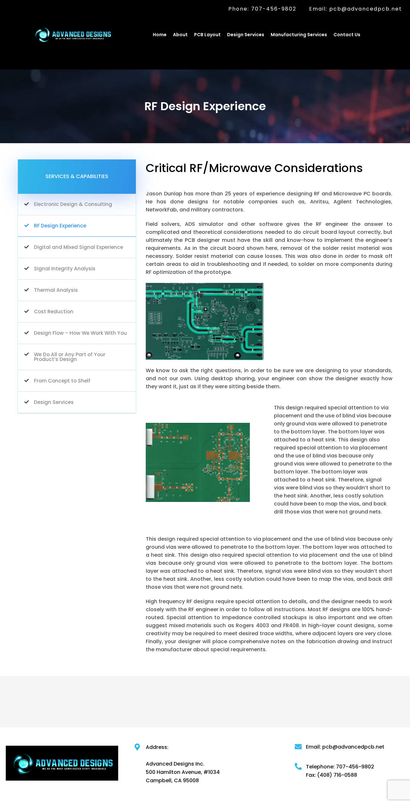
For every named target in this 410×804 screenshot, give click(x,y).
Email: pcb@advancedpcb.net (355, 9)
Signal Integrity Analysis (64, 268)
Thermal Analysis (56, 290)
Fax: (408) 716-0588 (331, 775)
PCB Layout (207, 34)
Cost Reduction (53, 311)
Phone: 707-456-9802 (262, 9)
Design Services (245, 34)
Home (160, 34)
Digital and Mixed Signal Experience (78, 247)
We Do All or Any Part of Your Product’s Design (69, 357)
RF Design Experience (60, 225)
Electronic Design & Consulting (73, 204)
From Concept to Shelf (62, 380)
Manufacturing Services (299, 34)
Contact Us (346, 34)
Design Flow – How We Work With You (80, 333)
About (180, 34)
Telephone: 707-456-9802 (340, 766)
